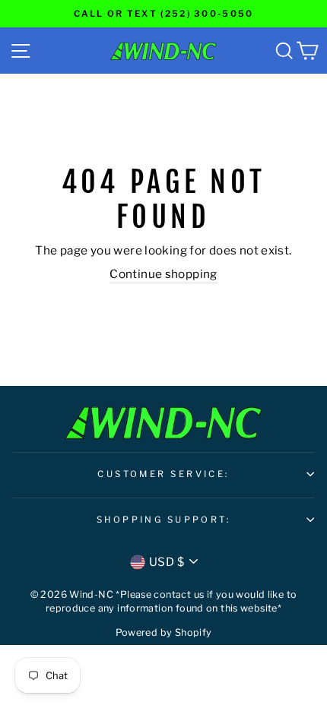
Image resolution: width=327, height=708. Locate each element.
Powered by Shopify (164, 632)
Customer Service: (163, 474)
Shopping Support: (164, 519)
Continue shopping (163, 274)
